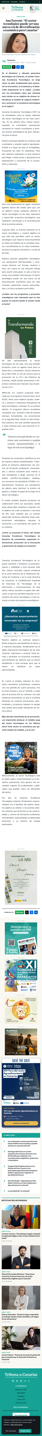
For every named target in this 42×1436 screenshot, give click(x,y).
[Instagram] (21, 1381)
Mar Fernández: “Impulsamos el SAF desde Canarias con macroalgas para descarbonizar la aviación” (22, 1183)
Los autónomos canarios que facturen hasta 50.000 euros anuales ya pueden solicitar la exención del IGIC (23, 1143)
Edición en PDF (21, 1390)
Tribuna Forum (21, 1403)
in (22, 67)
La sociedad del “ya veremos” (19, 1191)
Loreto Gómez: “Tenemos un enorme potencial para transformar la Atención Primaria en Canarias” (21, 1357)
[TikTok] (25, 1381)
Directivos (21, 16)
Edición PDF (5, 2)
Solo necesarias (10, 1431)
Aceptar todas (25, 1431)
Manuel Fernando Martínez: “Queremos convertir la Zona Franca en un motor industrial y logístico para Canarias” (18, 1276)
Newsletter (14, 2)
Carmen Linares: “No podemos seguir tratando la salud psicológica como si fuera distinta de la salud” (21, 1236)
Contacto (22, 2)
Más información (16, 1425)
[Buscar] (39, 2)
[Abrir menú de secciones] (3, 8)
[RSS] (29, 1381)
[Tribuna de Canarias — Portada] (17, 8)
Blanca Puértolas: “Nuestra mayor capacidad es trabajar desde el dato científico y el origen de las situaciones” (20, 1317)
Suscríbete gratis (21, 1415)
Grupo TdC (21, 1399)
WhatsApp (6, 67)
